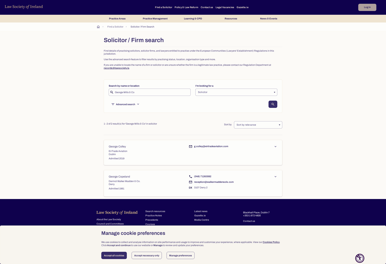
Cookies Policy (271, 242)
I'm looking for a (204, 86)
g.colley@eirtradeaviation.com (211, 146)
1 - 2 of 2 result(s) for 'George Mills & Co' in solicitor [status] (130, 123)
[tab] (117, 18)
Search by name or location (124, 86)
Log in (367, 7)
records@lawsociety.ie (116, 68)
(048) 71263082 (202, 176)
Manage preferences (180, 255)
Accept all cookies (114, 255)
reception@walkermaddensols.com (214, 182)
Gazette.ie (242, 7)
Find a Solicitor (163, 7)
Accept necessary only (146, 255)
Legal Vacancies (225, 7)
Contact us (207, 7)
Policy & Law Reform (186, 7)
